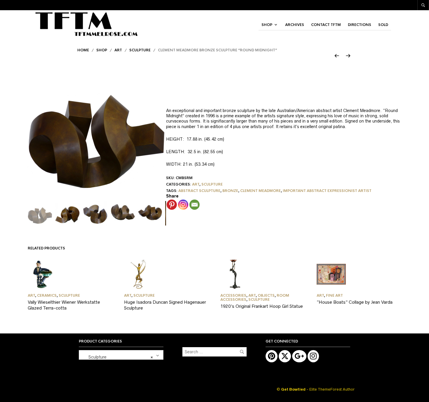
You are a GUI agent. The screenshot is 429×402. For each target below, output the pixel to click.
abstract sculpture (199, 190)
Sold (383, 24)
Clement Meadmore (260, 190)
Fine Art (334, 295)
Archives (294, 24)
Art (118, 50)
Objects (266, 295)
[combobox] (121, 355)
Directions (359, 24)
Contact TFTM (326, 24)
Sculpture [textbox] (117, 357)
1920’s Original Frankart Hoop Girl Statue (261, 306)
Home (83, 50)
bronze (230, 190)
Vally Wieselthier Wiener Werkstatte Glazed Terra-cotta (64, 305)
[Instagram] (183, 205)
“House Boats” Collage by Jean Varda (355, 302)
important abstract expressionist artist (327, 190)
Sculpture (140, 50)
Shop (266, 24)
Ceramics (47, 295)
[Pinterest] (172, 205)
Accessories (233, 295)
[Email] (194, 205)
